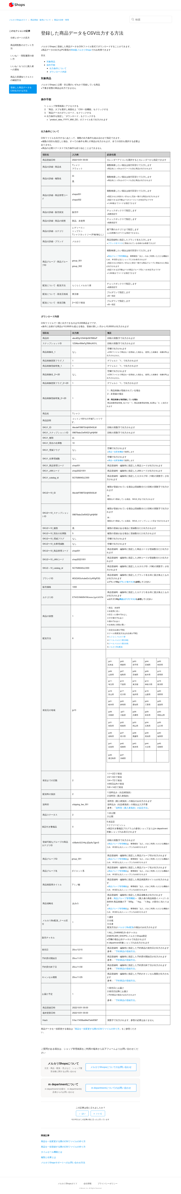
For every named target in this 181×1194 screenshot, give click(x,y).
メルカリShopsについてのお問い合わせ (111, 1067)
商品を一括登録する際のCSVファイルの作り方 (63, 1146)
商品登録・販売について (41, 19)
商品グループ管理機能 (117, 843)
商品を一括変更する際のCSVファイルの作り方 (97, 1028)
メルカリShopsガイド (18, 19)
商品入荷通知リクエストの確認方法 (22, 78)
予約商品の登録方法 (125, 951)
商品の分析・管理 (61, 19)
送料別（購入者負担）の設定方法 (132, 807)
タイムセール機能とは (51, 1151)
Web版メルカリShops (81, 49)
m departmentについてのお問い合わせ (111, 1087)
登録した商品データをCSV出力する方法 (21, 89)
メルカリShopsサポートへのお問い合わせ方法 (63, 1162)
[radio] (82, 1113)
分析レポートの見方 (20, 37)
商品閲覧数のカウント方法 (22, 46)
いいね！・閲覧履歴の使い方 (22, 57)
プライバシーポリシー (108, 1183)
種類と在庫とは (48, 1157)
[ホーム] (17, 6)
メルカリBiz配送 (126, 927)
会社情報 (87, 1183)
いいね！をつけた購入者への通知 (22, 68)
